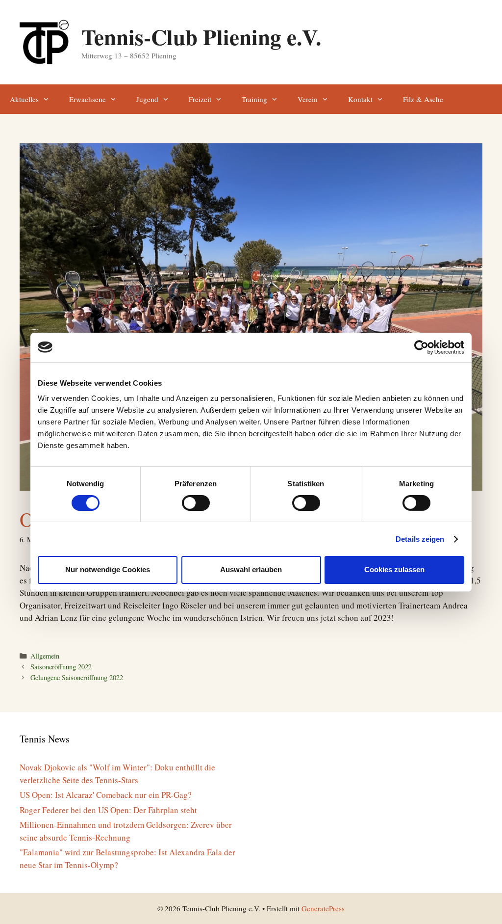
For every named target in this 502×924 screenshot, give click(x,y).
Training (254, 99)
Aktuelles (24, 99)
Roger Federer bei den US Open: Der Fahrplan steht (108, 810)
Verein (308, 99)
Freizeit (200, 99)
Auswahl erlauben (251, 569)
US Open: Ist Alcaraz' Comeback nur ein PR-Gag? (106, 794)
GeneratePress (323, 908)
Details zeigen (420, 539)
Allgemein (44, 655)
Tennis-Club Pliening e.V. (201, 37)
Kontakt (360, 99)
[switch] (196, 503)
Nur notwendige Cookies (107, 569)
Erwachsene (87, 99)
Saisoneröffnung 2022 (61, 666)
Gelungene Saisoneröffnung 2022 (76, 677)
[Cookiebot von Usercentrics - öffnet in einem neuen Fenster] (421, 347)
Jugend (147, 99)
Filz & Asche (423, 99)
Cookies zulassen (394, 569)
